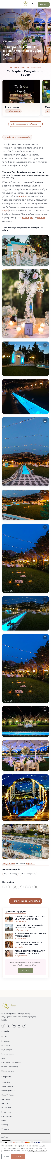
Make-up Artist (7, 1095)
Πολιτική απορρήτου (8, 1071)
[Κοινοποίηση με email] (36, 887)
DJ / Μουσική (6, 1108)
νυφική (5, 210)
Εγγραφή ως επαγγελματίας (11, 1062)
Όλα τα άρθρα (11, 41)
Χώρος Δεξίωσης (10, 874)
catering (22, 196)
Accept (18, 1156)
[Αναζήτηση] (32, 4)
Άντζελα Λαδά (8, 863)
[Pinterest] (19, 1026)
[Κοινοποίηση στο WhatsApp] (10, 887)
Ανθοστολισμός (6, 1116)
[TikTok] (24, 1026)
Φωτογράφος (5, 1082)
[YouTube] (14, 1026)
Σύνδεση (43, 4)
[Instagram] (8, 1026)
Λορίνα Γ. (30, 863)
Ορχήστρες (5, 1129)
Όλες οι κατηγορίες (28, 874)
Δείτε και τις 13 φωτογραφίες (18, 137)
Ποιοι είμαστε (6, 1037)
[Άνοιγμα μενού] (3, 4)
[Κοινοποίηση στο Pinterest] (30, 887)
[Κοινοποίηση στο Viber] (15, 887)
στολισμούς (28, 217)
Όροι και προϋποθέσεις (9, 1067)
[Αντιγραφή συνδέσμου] (4, 887)
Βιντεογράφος (6, 1112)
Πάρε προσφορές (7, 1050)
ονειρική (41, 217)
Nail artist (5, 1103)
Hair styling (5, 1099)
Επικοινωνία (5, 1041)
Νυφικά (3, 1120)
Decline (5, 1156)
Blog (3, 1058)
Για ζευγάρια (5, 1045)
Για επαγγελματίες (7, 1054)
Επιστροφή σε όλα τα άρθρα (27, 901)
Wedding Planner (8, 1091)
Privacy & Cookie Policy (37, 1151)
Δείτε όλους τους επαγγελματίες (24, 124)
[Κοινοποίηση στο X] (25, 887)
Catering (4, 1125)
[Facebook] (3, 1026)
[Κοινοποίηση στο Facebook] (20, 887)
